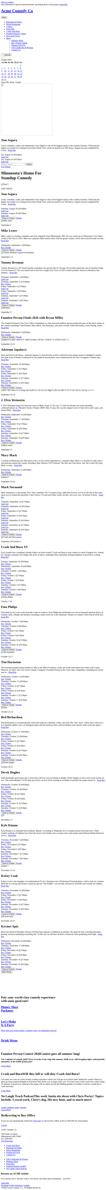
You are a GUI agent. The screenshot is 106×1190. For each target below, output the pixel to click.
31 (5, 79)
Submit (29, 164)
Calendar (7, 55)
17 (5, 74)
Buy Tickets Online (19, 43)
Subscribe (63, 4)
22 (21, 74)
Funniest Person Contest (16, 34)
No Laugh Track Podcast (16, 1168)
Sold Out (4, 157)
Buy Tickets (6, 247)
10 (5, 71)
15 (21, 71)
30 (2, 79)
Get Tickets (5, 167)
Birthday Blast (17, 41)
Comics (9, 27)
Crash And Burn (13, 31)
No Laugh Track (13, 36)
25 (9, 77)
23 (2, 77)
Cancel (4, 1125)
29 (21, 77)
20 (15, 74)
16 (2, 74)
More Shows (6, 972)
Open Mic (10, 29)
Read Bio (12, 150)
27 (15, 77)
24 (5, 77)
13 (15, 71)
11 (9, 71)
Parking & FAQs (18, 45)
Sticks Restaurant (13, 24)
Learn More (6, 1066)
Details (19, 218)
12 (12, 71)
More (8, 38)
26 (12, 77)
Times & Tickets (8, 218)
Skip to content (7, 2)
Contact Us (16, 50)
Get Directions (7, 1141)
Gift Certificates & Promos (22, 48)
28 (18, 77)
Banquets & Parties (14, 22)
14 (18, 71)
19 (12, 74)
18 (9, 74)
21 (18, 74)
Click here (36, 1121)
